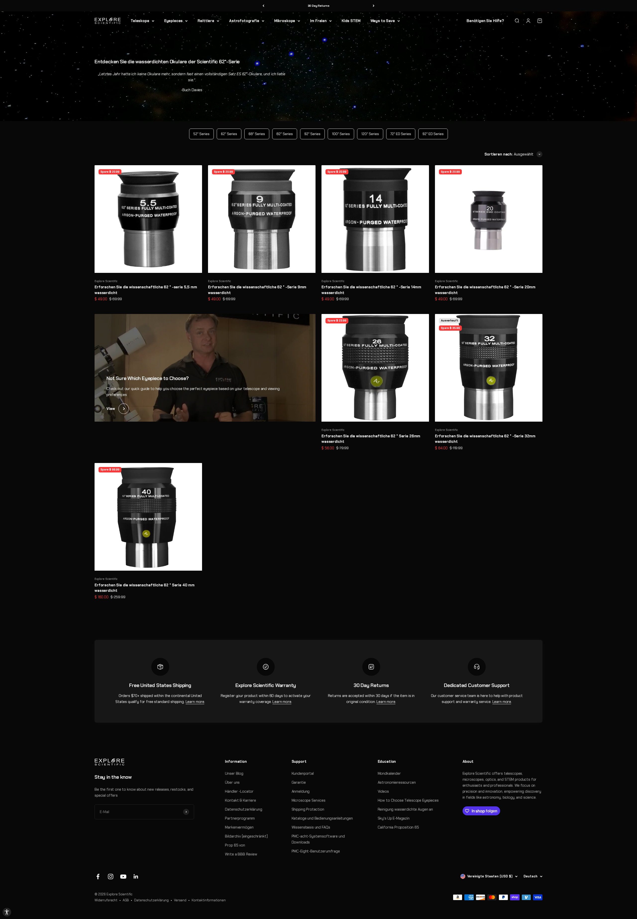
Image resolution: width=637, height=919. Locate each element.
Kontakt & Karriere (240, 800)
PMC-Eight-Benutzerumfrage (316, 851)
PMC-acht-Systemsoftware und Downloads (318, 839)
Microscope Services (308, 800)
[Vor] (373, 5)
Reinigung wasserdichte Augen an (405, 809)
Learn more (195, 701)
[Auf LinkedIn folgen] (136, 876)
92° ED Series (433, 134)
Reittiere (206, 20)
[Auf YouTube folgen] (123, 876)
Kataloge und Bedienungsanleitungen (322, 818)
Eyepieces (173, 20)
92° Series (312, 134)
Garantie (299, 782)
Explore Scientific (106, 281)
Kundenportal (303, 773)
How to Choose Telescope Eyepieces (408, 800)
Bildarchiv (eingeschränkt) (246, 836)
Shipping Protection (308, 809)
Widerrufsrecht (106, 900)
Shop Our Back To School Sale (318, 6)
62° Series (229, 134)
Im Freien (318, 20)
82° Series (284, 134)
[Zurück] (263, 5)
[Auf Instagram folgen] (110, 876)
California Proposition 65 (398, 827)
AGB (126, 900)
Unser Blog (234, 773)
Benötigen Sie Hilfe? (485, 20)
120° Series (370, 134)
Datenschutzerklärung (243, 809)
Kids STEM (351, 20)
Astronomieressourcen (397, 782)
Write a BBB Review (241, 854)
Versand (180, 900)
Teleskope (140, 20)
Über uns (232, 782)
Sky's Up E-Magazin (394, 818)
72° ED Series (400, 134)
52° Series (201, 134)
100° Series (341, 134)
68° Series (257, 134)
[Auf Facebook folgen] (98, 876)
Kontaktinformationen (209, 900)
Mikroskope (284, 20)
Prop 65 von (235, 845)
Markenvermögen (239, 827)
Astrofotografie (244, 20)
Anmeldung (301, 791)
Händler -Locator (239, 791)
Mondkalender (389, 773)
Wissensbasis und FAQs (311, 827)
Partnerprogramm (240, 818)
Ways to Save (383, 20)
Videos (383, 791)
